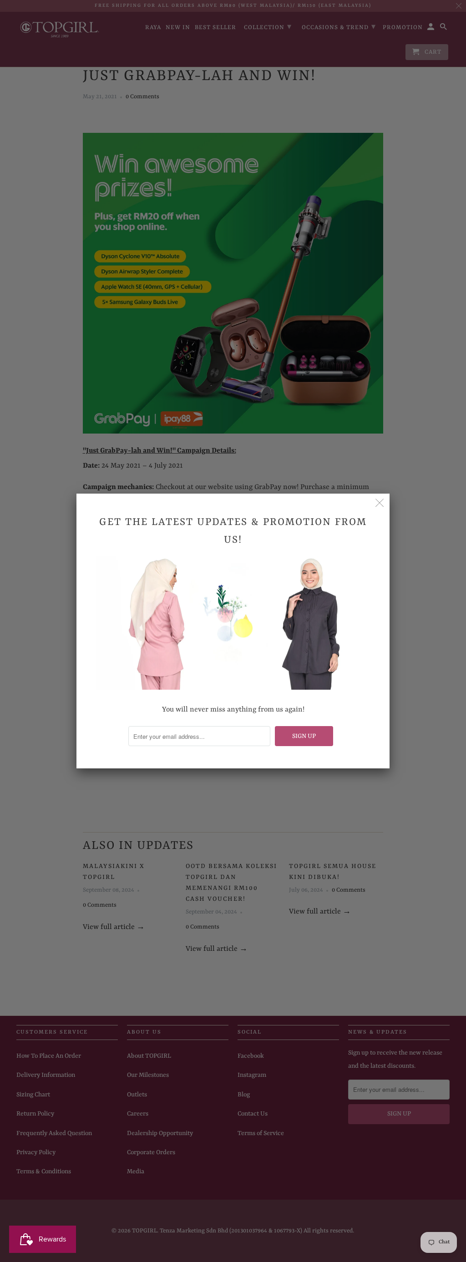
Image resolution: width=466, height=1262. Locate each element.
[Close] (380, 504)
